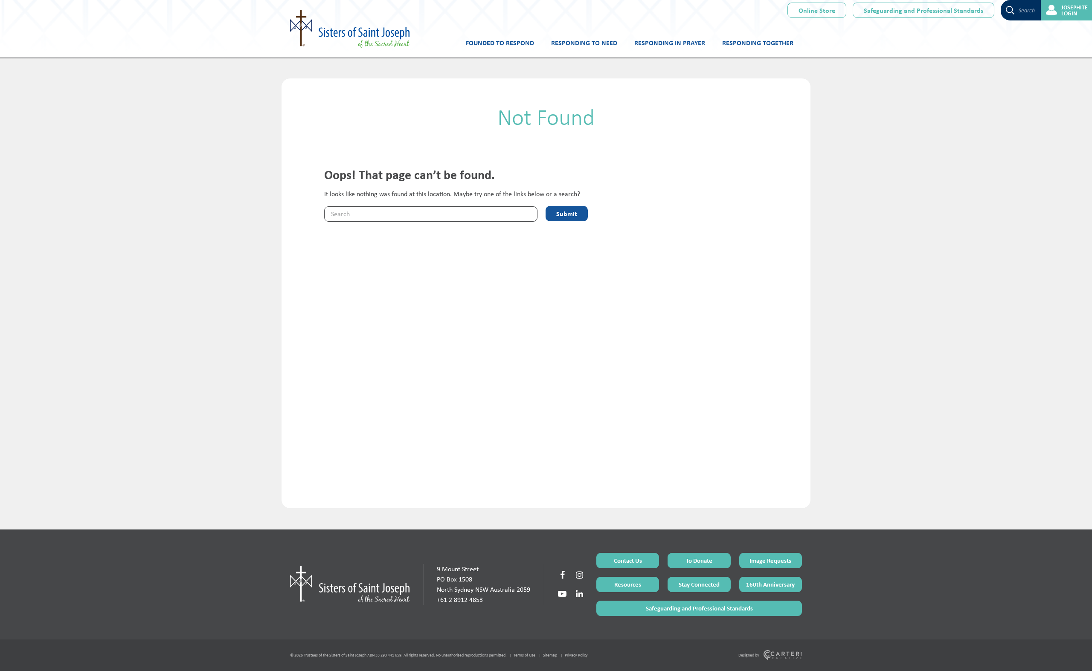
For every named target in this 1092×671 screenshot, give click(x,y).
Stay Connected (699, 584)
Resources (627, 584)
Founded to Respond (500, 42)
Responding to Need (584, 42)
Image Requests (770, 560)
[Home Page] (350, 584)
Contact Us (628, 560)
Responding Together (757, 42)
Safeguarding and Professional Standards (923, 10)
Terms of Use (524, 655)
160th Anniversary (770, 584)
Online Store (817, 10)
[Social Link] (562, 575)
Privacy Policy (576, 655)
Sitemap (550, 655)
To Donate (699, 560)
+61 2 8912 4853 (460, 599)
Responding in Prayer (669, 42)
